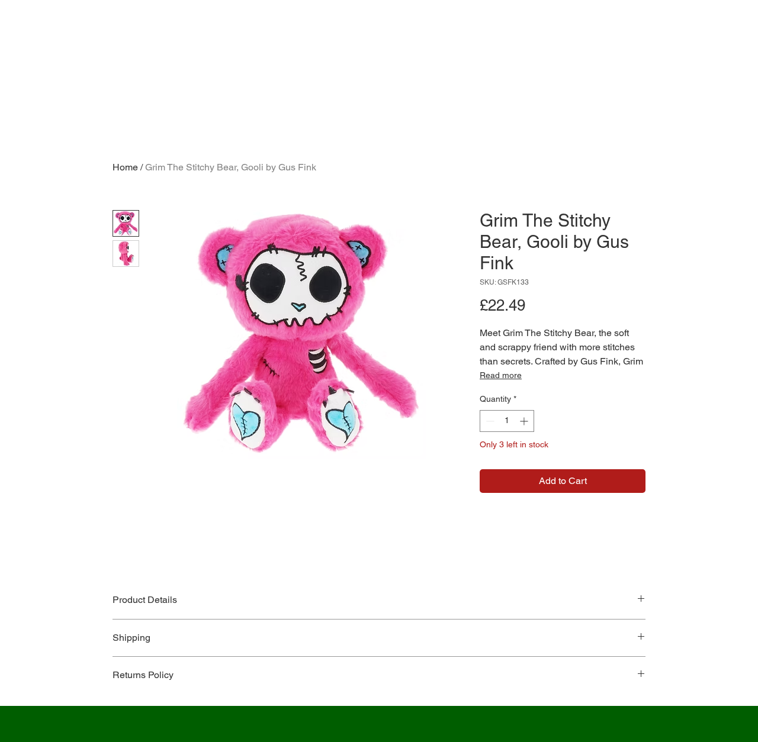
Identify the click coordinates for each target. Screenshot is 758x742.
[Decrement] (488, 421)
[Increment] (525, 421)
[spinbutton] (507, 421)
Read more (501, 375)
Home (125, 167)
